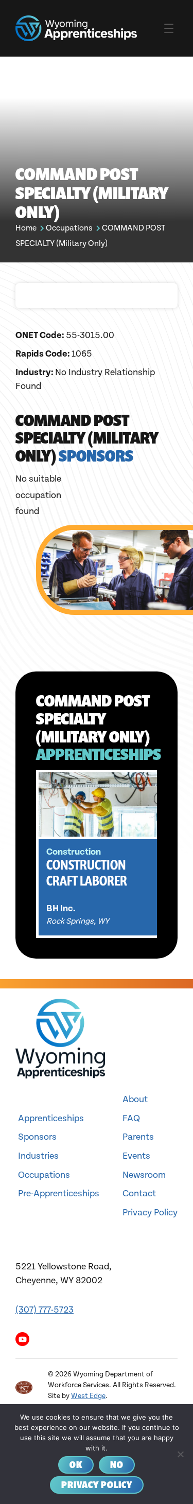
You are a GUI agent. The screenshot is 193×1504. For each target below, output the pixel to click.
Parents (138, 1136)
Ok (75, 1465)
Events (136, 1156)
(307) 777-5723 (44, 1309)
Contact (139, 1193)
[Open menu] (169, 28)
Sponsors (37, 1136)
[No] (180, 1454)
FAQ (131, 1118)
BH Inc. (61, 908)
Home (26, 228)
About (135, 1099)
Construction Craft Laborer (86, 873)
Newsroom (144, 1175)
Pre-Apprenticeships (58, 1193)
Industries (38, 1156)
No (117, 1465)
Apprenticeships (51, 1118)
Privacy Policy (150, 1212)
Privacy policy (96, 1485)
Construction (73, 851)
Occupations (69, 228)
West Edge (88, 1396)
